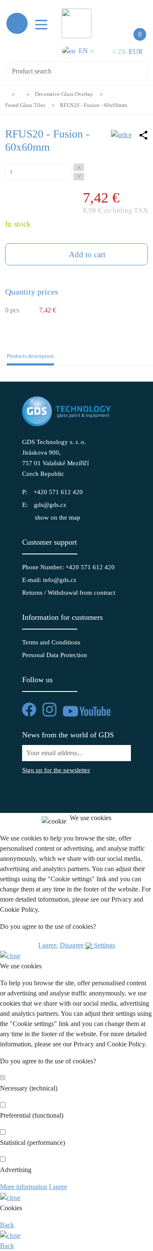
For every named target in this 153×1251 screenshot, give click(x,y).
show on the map (57, 517)
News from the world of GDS (68, 735)
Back (7, 1225)
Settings (103, 945)
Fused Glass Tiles (25, 105)
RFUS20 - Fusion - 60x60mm (93, 105)
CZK (120, 51)
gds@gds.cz (50, 504)
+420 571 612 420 (58, 492)
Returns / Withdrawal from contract (68, 592)
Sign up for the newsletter (56, 770)
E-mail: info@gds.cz (49, 579)
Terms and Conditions (51, 642)
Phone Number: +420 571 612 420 (68, 567)
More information (23, 1186)
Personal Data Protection (54, 655)
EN (85, 50)
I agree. (48, 945)
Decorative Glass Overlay (64, 94)
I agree (58, 1186)
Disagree (72, 945)
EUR (136, 51)
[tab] (28, 358)
